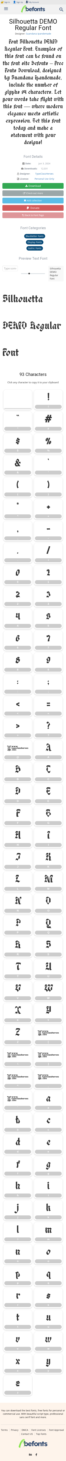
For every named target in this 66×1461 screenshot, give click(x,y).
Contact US (27, 1434)
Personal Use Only (44, 178)
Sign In (5, 2)
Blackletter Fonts (35, 236)
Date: (28, 163)
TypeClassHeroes (44, 173)
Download (35, 186)
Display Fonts (35, 242)
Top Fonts (41, 1434)
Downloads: (30, 168)
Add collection (34, 200)
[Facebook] (36, 1455)
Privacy (14, 1430)
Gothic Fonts (34, 248)
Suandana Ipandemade (38, 33)
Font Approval (56, 1430)
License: (24, 178)
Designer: (25, 173)
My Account (34, 2)
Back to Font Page (34, 215)
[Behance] (30, 1455)
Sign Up (18, 2)
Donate (34, 208)
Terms (4, 1430)
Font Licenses (38, 1430)
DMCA (25, 1430)
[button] (61, 10)
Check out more (34, 193)
